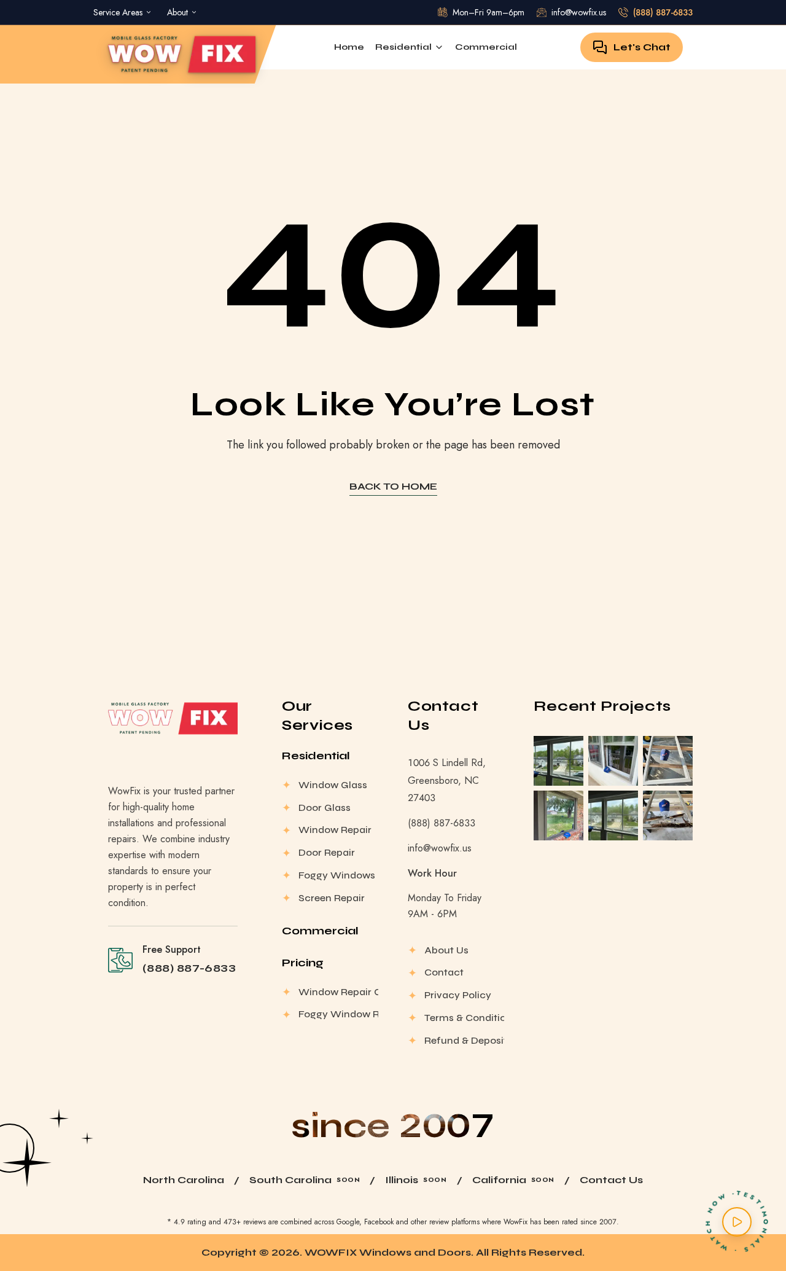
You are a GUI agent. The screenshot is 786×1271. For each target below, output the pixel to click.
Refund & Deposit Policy (464, 1040)
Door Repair (326, 852)
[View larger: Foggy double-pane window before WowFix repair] (613, 815)
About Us (446, 950)
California (499, 1180)
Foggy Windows (336, 875)
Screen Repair (331, 898)
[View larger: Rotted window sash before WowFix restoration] (668, 815)
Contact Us (611, 1180)
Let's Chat (642, 47)
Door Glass (324, 807)
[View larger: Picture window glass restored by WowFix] (558, 815)
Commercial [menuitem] (486, 47)
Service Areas (117, 12)
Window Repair (335, 829)
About (177, 12)
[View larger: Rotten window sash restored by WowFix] (668, 761)
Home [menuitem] (349, 47)
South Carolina (290, 1180)
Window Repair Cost (338, 992)
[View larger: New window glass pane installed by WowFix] (613, 761)
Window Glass (332, 785)
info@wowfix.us (440, 848)
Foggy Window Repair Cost (338, 1014)
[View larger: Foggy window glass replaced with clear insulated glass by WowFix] (558, 761)
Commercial (320, 930)
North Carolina (183, 1180)
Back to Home (393, 486)
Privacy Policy (457, 995)
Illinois (401, 1180)
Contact (444, 972)
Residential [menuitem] (403, 47)
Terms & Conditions (464, 1017)
